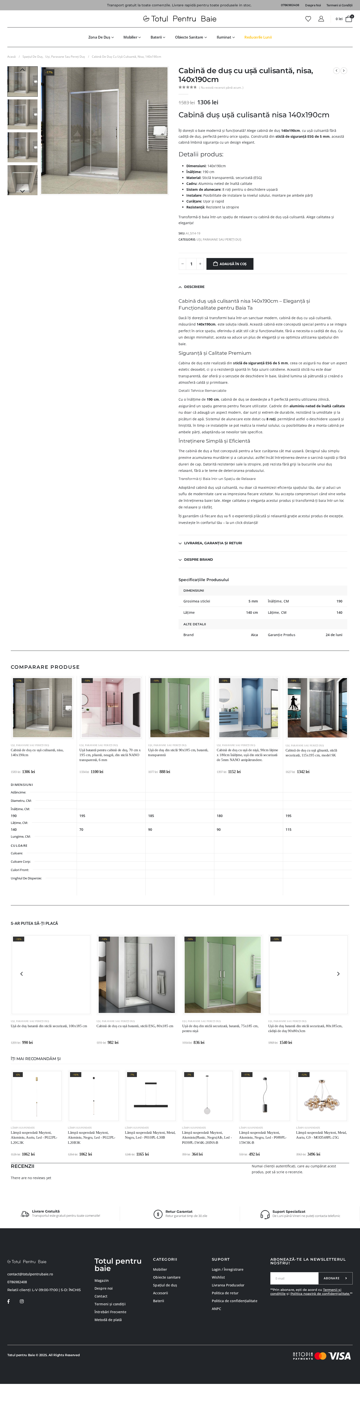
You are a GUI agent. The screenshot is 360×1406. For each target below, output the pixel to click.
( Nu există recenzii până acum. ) (221, 87)
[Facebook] (8, 1302)
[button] (41, 130)
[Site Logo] (180, 19)
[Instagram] (22, 1302)
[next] (343, 70)
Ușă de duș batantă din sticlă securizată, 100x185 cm (49, 1026)
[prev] (336, 70)
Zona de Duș (99, 37)
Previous (22, 70)
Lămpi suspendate (23, 1127)
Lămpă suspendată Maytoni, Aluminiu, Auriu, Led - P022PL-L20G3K (34, 1138)
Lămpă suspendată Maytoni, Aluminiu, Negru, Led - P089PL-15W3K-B (263, 1138)
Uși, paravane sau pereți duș (219, 239)
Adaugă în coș (233, 263)
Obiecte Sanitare (189, 37)
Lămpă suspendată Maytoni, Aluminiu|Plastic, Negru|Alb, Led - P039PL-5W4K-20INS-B (207, 1138)
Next (22, 191)
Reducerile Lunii (258, 37)
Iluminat (224, 37)
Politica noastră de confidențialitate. (320, 1294)
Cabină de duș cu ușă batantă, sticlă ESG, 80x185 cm (134, 1026)
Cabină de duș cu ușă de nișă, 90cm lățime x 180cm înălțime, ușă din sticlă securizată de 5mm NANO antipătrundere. (247, 755)
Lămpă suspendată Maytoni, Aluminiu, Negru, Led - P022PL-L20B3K (91, 1138)
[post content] (42, 707)
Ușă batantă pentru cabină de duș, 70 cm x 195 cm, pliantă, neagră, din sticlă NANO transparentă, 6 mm (110, 755)
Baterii (156, 37)
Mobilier (130, 37)
